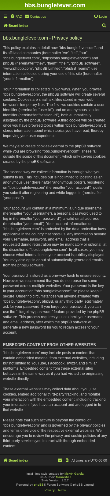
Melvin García (74, 473)
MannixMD (63, 477)
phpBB (39, 484)
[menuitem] (16, 16)
